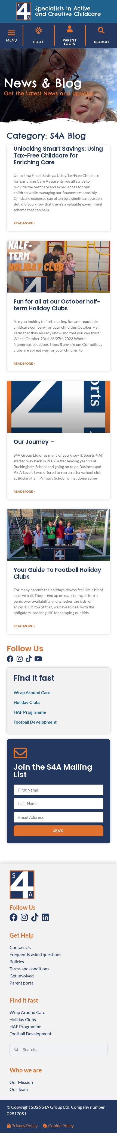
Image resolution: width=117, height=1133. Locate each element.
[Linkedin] (45, 917)
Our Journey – (34, 442)
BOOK (38, 41)
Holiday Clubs (27, 702)
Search (101, 41)
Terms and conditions (29, 968)
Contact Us (20, 947)
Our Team (19, 1089)
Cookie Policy (60, 1125)
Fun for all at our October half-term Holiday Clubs (57, 305)
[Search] (101, 30)
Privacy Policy (24, 1125)
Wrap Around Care (32, 692)
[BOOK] (38, 30)
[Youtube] (38, 658)
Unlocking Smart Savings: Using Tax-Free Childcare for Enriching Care (58, 155)
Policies (17, 961)
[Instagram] (19, 658)
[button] (11, 32)
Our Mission (21, 1082)
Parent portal (22, 982)
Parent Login (70, 42)
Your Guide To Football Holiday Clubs (57, 573)
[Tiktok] (28, 658)
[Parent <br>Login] (69, 28)
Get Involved (22, 975)
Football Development (35, 721)
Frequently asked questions (35, 954)
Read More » (24, 223)
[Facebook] (10, 658)
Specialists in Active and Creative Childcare (68, 11)
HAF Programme (30, 712)
